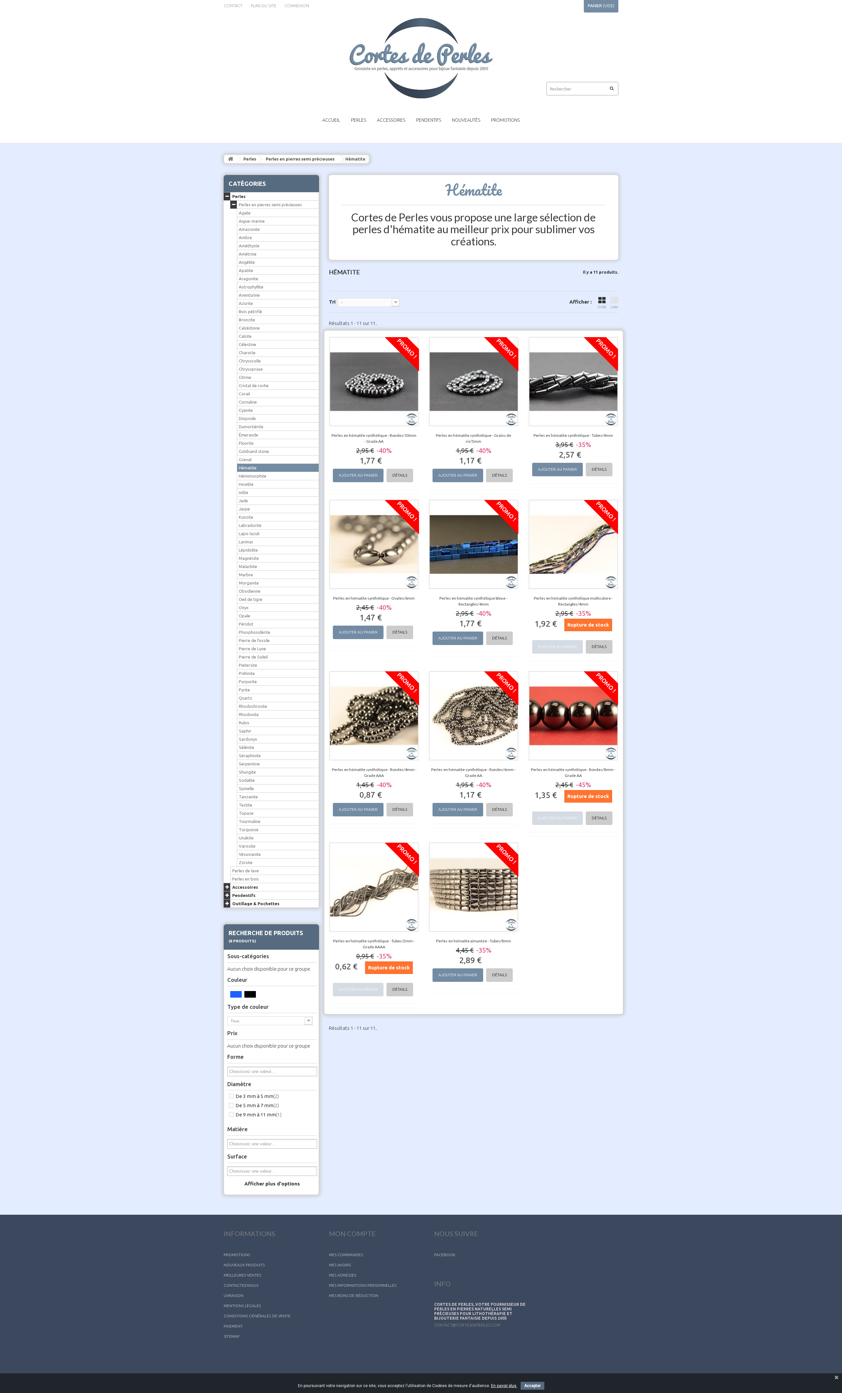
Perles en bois (245, 879)
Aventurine (249, 295)
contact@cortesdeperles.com (467, 1325)
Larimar (246, 541)
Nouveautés (466, 120)
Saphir (245, 731)
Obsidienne (249, 591)
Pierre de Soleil (253, 657)
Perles (358, 120)
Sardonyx (248, 739)
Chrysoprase (251, 369)
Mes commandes (346, 1255)
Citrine (245, 377)
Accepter (532, 1385)
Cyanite (246, 410)
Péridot (246, 624)
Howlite (246, 484)
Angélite (247, 262)
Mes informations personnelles (362, 1285)
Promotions (505, 120)
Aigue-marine (252, 221)
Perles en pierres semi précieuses (300, 159)
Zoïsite (246, 862)
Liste (614, 307)
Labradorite (250, 525)
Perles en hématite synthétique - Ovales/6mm (374, 598)
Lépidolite (248, 550)
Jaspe (244, 509)
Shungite (247, 772)
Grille (602, 307)
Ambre (245, 237)
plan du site (263, 5)
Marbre (246, 574)
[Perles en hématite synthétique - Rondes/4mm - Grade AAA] (374, 715)
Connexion (297, 5)
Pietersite (248, 665)
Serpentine (249, 763)
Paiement (233, 1326)
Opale (244, 615)
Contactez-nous (241, 1285)
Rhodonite (249, 714)
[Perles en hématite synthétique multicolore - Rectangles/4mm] (573, 544)
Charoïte (247, 352)
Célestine (247, 344)
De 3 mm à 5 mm (257, 1096)
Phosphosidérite (254, 632)
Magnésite (249, 558)
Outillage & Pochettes (256, 903)
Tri (332, 302)
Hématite (248, 467)
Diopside (247, 418)
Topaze (246, 813)
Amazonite (249, 229)
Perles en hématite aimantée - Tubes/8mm (473, 940)
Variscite (247, 846)
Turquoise (249, 829)
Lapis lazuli (249, 533)
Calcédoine (249, 328)
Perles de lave (245, 870)
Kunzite (246, 517)
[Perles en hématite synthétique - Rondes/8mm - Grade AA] (573, 715)
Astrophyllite (251, 287)
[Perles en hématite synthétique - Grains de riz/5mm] (474, 381)
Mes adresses (342, 1275)
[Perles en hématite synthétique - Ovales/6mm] (374, 544)
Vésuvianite (250, 854)
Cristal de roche (254, 385)
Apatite (246, 270)
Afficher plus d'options (272, 1183)
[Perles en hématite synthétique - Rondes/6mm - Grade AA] (474, 715)
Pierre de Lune (252, 648)
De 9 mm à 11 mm (258, 1114)
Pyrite (244, 689)
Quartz (245, 698)
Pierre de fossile (254, 640)
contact (233, 5)
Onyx (244, 607)
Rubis (244, 722)
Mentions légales (242, 1306)
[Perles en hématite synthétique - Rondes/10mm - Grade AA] (374, 381)
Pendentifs (428, 120)
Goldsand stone (254, 451)
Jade (243, 500)
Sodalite (247, 780)
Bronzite (247, 319)
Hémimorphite (252, 476)
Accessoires (391, 120)
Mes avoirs (340, 1265)
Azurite (246, 303)
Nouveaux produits (244, 1265)
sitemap (231, 1336)
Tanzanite (248, 796)
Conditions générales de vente (257, 1316)
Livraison (233, 1295)
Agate (245, 213)
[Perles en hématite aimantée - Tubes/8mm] (474, 887)
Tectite (245, 805)
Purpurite (248, 681)
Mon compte (352, 1233)
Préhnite (247, 673)
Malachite (248, 566)
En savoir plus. (504, 1385)
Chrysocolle (250, 361)
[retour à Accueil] (230, 159)
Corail (244, 393)
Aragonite (248, 278)
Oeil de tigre (250, 599)
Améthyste (249, 245)
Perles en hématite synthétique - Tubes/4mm (573, 435)
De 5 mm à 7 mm (257, 1105)
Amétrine (248, 254)
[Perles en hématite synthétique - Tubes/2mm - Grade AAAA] (374, 887)
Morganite (249, 583)
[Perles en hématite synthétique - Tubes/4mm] (573, 381)
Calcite (245, 336)
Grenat (245, 459)
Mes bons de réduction (353, 1295)
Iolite (243, 492)
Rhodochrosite (253, 706)
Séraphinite (250, 755)
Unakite (246, 837)
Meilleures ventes (242, 1275)
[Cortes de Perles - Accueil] (421, 58)
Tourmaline (249, 821)
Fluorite (246, 443)
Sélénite (246, 747)
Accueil (331, 120)
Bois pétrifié (250, 311)
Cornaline (248, 402)
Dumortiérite (251, 426)
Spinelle (246, 788)
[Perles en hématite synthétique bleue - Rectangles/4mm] (474, 544)
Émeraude (248, 435)
